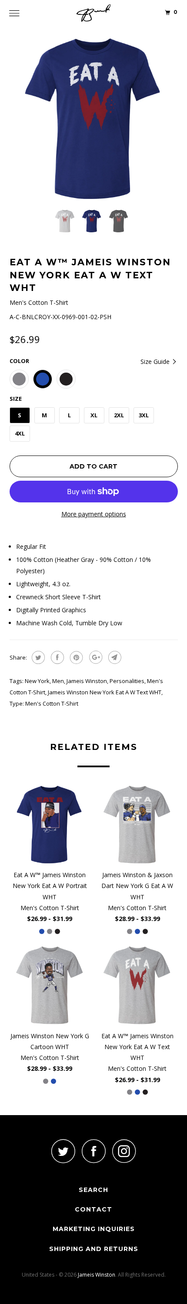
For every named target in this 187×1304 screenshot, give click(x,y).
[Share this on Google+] (94, 657)
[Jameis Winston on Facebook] (93, 1151)
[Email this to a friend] (113, 657)
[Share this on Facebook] (56, 657)
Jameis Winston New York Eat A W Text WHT (104, 692)
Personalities (127, 681)
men (58, 681)
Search (93, 1190)
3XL (144, 415)
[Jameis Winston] (93, 13)
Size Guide (155, 361)
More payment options (93, 514)
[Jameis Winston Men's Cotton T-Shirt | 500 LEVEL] (94, 119)
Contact (93, 1209)
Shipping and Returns (93, 1249)
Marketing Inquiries (94, 1229)
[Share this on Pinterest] (75, 657)
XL (93, 415)
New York (37, 681)
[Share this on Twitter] (37, 657)
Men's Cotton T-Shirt (51, 703)
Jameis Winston (87, 681)
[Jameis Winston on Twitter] (63, 1151)
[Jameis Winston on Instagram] (124, 1151)
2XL (119, 415)
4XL (20, 433)
